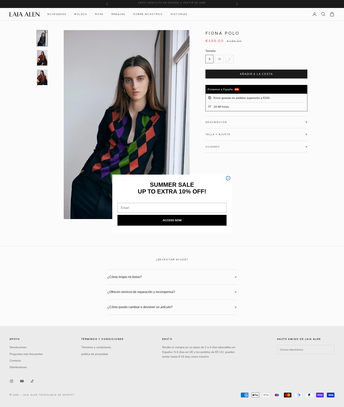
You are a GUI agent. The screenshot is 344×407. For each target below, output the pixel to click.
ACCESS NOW (172, 220)
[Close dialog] (228, 178)
